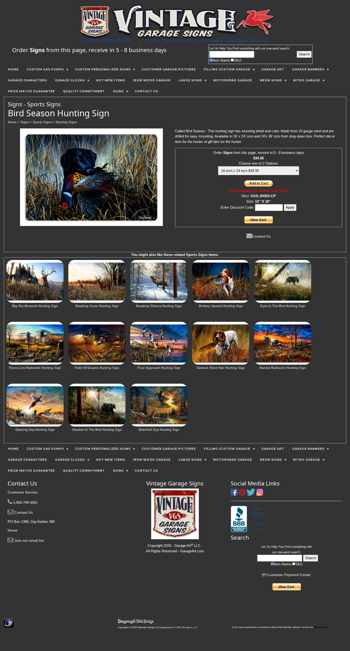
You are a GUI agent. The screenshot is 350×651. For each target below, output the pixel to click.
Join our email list (28, 540)
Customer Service (22, 492)
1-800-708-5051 (25, 502)
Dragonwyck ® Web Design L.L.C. (178, 627)
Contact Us (261, 236)
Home (12, 530)
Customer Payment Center (288, 575)
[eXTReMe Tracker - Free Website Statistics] (9, 625)
